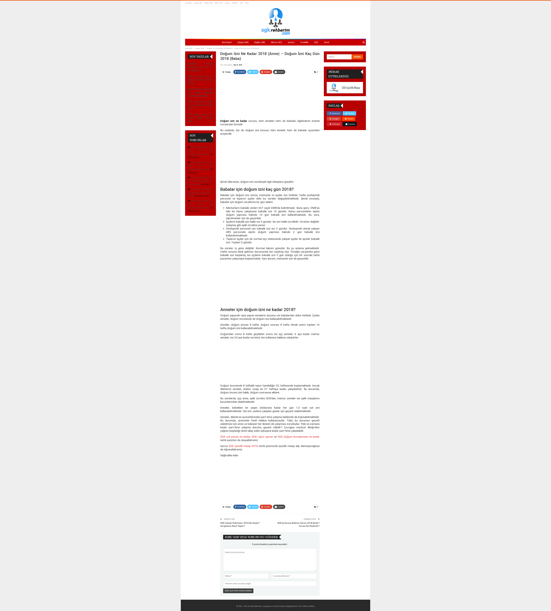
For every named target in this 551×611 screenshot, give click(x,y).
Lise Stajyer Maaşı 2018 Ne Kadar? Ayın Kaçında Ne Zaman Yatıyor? (200, 180)
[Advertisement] (270, 98)
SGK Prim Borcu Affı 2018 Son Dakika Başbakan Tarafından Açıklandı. (200, 92)
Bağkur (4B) (208, 3)
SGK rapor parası (262, 436)
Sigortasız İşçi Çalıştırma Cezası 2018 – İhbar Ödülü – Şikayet (200, 192)
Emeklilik (235, 3)
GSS (241, 3)
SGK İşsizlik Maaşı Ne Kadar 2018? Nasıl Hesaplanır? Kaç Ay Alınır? (200, 150)
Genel (247, 3)
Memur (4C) (219, 3)
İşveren (227, 3)
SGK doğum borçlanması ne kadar (299, 436)
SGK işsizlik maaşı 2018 (243, 446)
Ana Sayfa (188, 3)
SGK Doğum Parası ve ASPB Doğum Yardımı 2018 (200, 118)
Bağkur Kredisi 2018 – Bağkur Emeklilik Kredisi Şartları (200, 79)
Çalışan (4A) (198, 3)
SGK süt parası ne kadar (235, 436)
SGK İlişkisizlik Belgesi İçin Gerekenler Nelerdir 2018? (200, 105)
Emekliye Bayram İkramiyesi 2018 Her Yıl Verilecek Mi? (200, 67)
